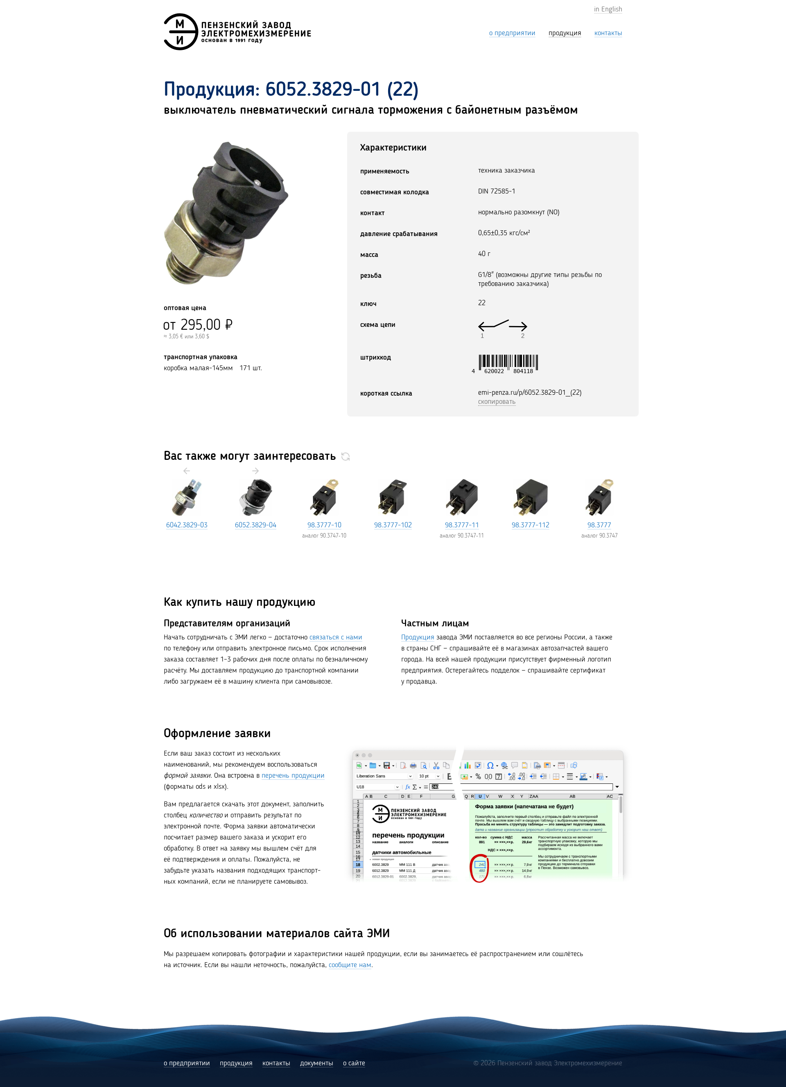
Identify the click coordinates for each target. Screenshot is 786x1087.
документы (316, 1063)
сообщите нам (350, 965)
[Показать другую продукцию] (345, 456)
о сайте (354, 1063)
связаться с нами (335, 637)
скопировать (497, 401)
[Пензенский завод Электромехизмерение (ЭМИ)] (237, 31)
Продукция (417, 637)
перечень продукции (293, 775)
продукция (236, 1063)
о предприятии (187, 1063)
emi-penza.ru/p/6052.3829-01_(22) (530, 392)
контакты (276, 1063)
